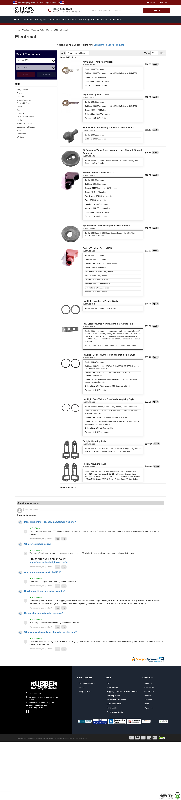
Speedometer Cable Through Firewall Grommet (106, 226)
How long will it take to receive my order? (44, 591)
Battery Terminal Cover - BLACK (99, 173)
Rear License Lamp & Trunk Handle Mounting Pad (108, 324)
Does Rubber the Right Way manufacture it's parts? (50, 522)
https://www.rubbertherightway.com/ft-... (49, 562)
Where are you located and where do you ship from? (50, 632)
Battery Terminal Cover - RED (97, 248)
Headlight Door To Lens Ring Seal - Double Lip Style (109, 355)
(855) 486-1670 (35, 694)
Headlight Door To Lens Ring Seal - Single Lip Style (108, 399)
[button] (57, 538)
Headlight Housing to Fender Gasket (101, 301)
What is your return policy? (37, 544)
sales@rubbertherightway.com (41, 702)
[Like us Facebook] (27, 712)
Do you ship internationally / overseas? (43, 613)
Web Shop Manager (79, 738)
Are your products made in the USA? (42, 572)
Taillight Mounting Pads (94, 441)
